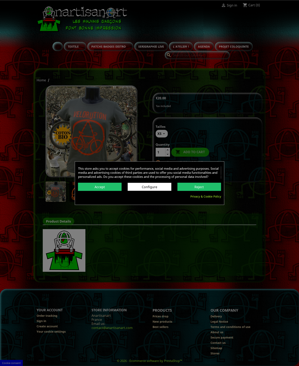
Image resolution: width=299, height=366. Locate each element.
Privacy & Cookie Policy (205, 196)
